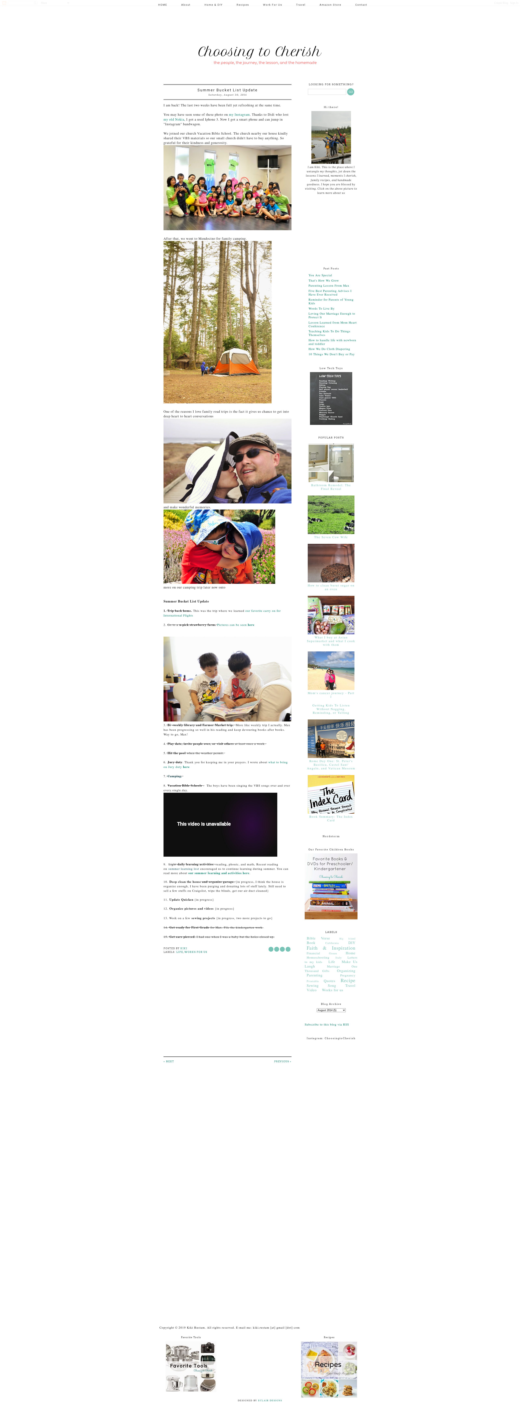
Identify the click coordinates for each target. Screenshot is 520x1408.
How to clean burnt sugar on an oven (331, 587)
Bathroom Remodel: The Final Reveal (331, 487)
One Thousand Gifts (331, 968)
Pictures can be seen (236, 625)
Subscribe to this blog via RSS (327, 1024)
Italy (339, 957)
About (186, 4)
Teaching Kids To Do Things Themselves (329, 333)
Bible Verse (318, 938)
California (332, 943)
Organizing (346, 970)
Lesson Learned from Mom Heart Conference (333, 324)
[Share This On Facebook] (271, 949)
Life (179, 952)
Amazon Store (330, 4)
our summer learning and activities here (218, 873)
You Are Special (320, 275)
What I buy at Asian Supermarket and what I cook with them (331, 641)
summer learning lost (183, 869)
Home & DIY (214, 4)
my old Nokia (174, 119)
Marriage (333, 966)
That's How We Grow (324, 280)
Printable (313, 981)
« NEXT (169, 1061)
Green (333, 953)
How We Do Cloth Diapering (329, 349)
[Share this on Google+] (288, 949)
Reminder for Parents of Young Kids (331, 301)
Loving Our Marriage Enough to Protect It (332, 315)
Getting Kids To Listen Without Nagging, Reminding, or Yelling (331, 709)
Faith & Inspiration (331, 948)
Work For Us (272, 4)
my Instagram (239, 114)
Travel (301, 4)
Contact (361, 4)
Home (350, 952)
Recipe (348, 980)
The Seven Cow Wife (331, 537)
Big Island (347, 938)
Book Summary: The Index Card (331, 818)
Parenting (315, 975)
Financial (313, 953)
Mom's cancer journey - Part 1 (331, 695)
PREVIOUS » (282, 1061)
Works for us (195, 952)
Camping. (175, 776)
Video (312, 989)
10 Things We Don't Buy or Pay (332, 354)
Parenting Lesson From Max (329, 285)
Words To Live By (322, 308)
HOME (162, 4)
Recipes (243, 4)
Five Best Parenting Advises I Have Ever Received (330, 292)
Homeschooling (318, 957)
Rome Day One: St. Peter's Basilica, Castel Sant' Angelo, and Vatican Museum (331, 764)
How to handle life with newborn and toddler (332, 342)
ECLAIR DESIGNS (269, 1400)
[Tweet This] (276, 949)
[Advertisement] (236, 23)
